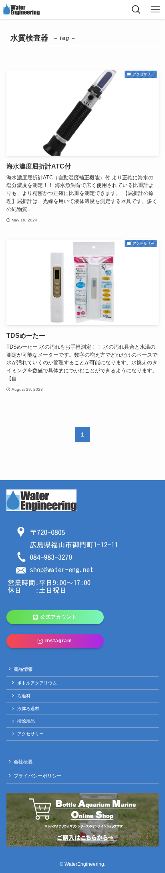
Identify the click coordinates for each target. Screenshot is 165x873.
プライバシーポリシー (38, 776)
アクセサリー (30, 733)
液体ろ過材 (28, 708)
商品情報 (23, 669)
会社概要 (23, 762)
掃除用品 (26, 721)
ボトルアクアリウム (37, 682)
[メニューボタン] (155, 9)
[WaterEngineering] (21, 9)
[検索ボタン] (136, 9)
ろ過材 (23, 695)
